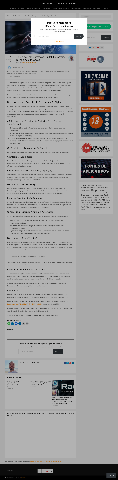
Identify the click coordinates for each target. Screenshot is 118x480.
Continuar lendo (59, 41)
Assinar (78, 36)
